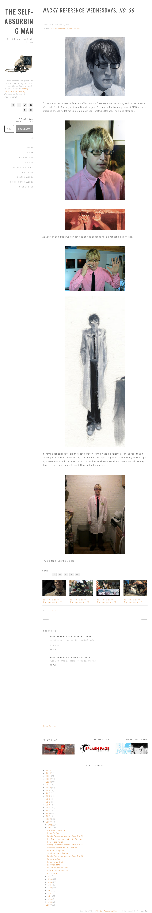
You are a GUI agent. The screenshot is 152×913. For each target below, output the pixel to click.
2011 (48, 813)
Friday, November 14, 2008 (77, 636)
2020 (48, 787)
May (50, 890)
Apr (50, 893)
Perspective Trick (55, 862)
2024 (48, 776)
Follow (24, 129)
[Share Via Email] (77, 574)
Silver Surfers (53, 865)
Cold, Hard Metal (55, 842)
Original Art (26, 157)
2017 (48, 796)
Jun (50, 887)
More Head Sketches (56, 830)
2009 (48, 819)
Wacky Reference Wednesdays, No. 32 (65, 836)
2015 (48, 802)
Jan (50, 902)
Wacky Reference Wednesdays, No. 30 (65, 856)
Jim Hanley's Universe (57, 853)
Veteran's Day (53, 859)
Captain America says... (58, 870)
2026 (48, 770)
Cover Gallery (25, 177)
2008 (48, 822)
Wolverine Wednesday (57, 867)
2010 (48, 816)
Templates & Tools (23, 167)
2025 (48, 773)
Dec (50, 825)
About (30, 148)
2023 (48, 779)
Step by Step (26, 187)
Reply (53, 649)
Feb (50, 899)
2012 (48, 810)
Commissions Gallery (21, 182)
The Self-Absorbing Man (19, 21)
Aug (50, 882)
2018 (48, 793)
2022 (48, 782)
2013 (48, 807)
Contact (28, 162)
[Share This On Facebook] (54, 574)
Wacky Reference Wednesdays (66, 28)
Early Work (52, 873)
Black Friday (53, 833)
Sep (50, 879)
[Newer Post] (45, 619)
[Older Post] (144, 619)
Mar (50, 896)
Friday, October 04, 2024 (76, 657)
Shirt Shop (27, 172)
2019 (48, 790)
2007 (48, 905)
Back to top (49, 726)
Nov (50, 827)
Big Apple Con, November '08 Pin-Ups (65, 839)
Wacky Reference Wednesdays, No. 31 (65, 844)
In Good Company (55, 850)
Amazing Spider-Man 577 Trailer (62, 847)
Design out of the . (135, 911)
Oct (50, 876)
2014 (48, 805)
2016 (48, 799)
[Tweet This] (60, 574)
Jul (50, 885)
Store (30, 152)
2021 (48, 784)
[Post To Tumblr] (71, 574)
